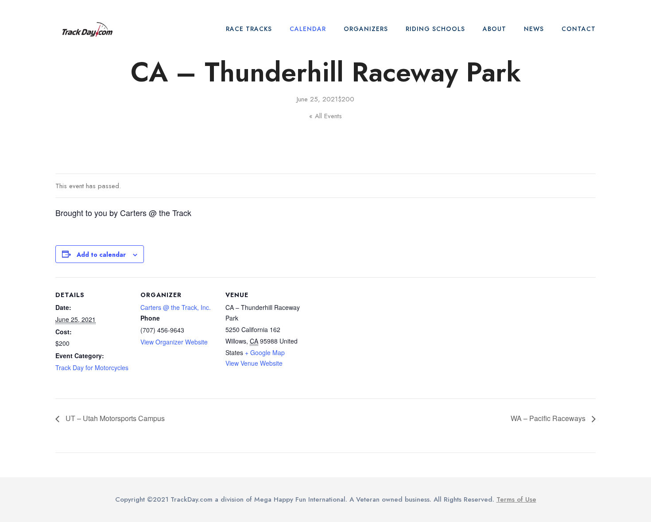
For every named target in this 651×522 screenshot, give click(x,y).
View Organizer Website (174, 341)
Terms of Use (516, 499)
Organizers (366, 28)
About (494, 28)
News (534, 28)
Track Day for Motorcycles (91, 367)
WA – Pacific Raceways (549, 418)
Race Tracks (249, 28)
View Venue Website (254, 363)
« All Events (325, 116)
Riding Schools (435, 28)
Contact (579, 28)
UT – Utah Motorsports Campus (114, 418)
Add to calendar (101, 254)
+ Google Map (265, 352)
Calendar (308, 28)
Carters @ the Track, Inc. (175, 307)
